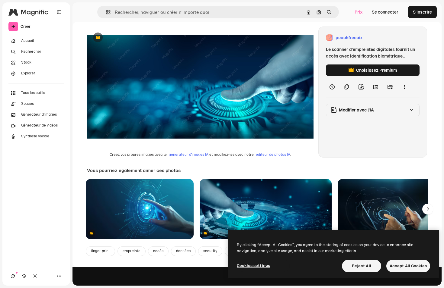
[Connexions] (13, 276)
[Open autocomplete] (106, 12)
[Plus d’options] (404, 87)
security (210, 251)
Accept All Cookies (408, 265)
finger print (100, 251)
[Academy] (24, 276)
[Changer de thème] (35, 276)
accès (158, 251)
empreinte (131, 251)
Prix (359, 12)
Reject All (361, 265)
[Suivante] (427, 209)
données (183, 251)
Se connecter (385, 12)
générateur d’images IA (188, 154)
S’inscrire (422, 12)
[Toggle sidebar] (59, 12)
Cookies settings (253, 265)
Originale (127, 38)
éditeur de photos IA (273, 154)
